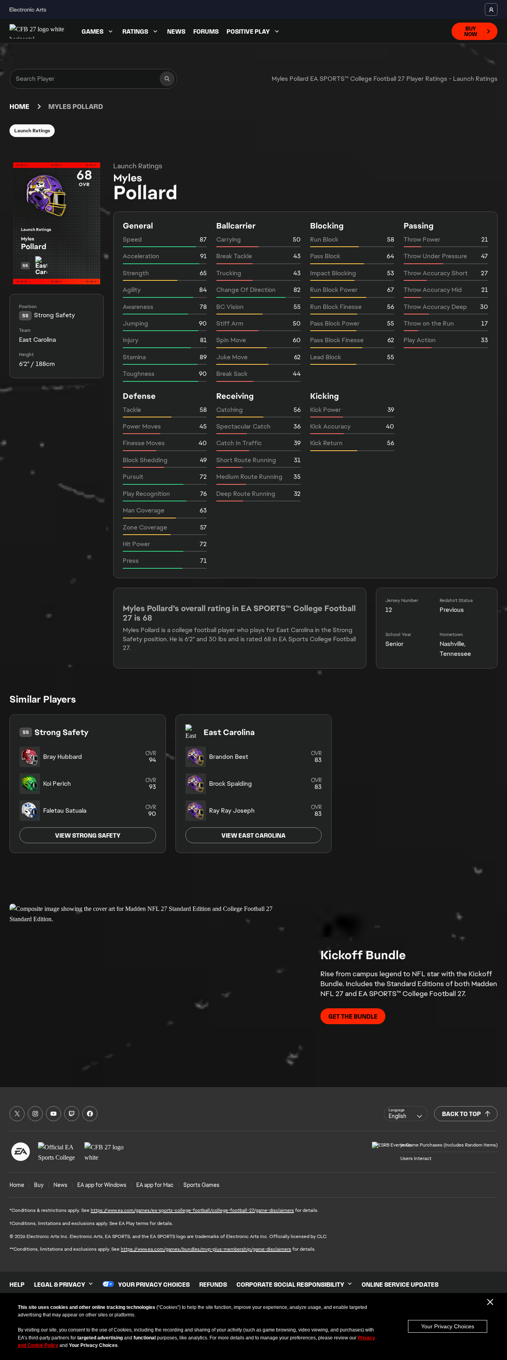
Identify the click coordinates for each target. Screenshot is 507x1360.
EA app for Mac (154, 1185)
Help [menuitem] (17, 1284)
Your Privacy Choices (447, 1326)
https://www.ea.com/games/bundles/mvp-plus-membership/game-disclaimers (206, 1249)
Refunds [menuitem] (213, 1284)
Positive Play (248, 31)
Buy (39, 1185)
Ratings (135, 31)
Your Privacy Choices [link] (154, 1284)
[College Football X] (17, 1113)
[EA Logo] (21, 1152)
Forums (206, 31)
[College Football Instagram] (35, 1113)
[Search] (167, 78)
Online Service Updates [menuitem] (400, 1284)
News (176, 31)
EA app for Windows (101, 1185)
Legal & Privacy (59, 1284)
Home (19, 106)
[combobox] (406, 1113)
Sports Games (201, 1185)
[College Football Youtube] (53, 1113)
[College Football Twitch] (71, 1113)
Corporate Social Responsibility (290, 1284)
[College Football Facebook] (89, 1113)
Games (92, 31)
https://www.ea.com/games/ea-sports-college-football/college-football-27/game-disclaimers (192, 1210)
